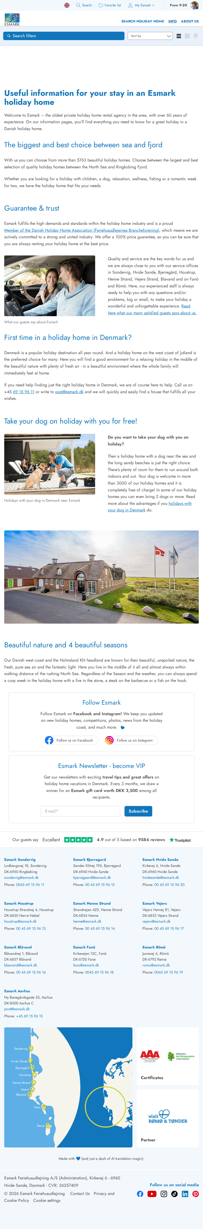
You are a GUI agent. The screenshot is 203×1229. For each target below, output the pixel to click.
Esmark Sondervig (20, 859)
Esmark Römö (153, 947)
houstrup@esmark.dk (20, 921)
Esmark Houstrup (19, 903)
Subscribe (138, 811)
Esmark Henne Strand (92, 903)
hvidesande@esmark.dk (160, 877)
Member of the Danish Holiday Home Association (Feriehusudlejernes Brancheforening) (81, 230)
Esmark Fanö (84, 947)
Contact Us (80, 1193)
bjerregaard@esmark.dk (92, 877)
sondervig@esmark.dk (21, 877)
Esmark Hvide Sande (160, 859)
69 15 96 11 (23, 392)
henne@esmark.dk (87, 921)
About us (190, 21)
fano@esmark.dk (86, 965)
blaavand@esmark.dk (20, 965)
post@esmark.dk (69, 392)
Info (172, 21)
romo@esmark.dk (156, 965)
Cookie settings (46, 1200)
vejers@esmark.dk (156, 921)
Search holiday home (142, 21)
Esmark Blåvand (18, 947)
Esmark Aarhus (17, 991)
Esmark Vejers (154, 903)
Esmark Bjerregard (89, 859)
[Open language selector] (67, 5)
